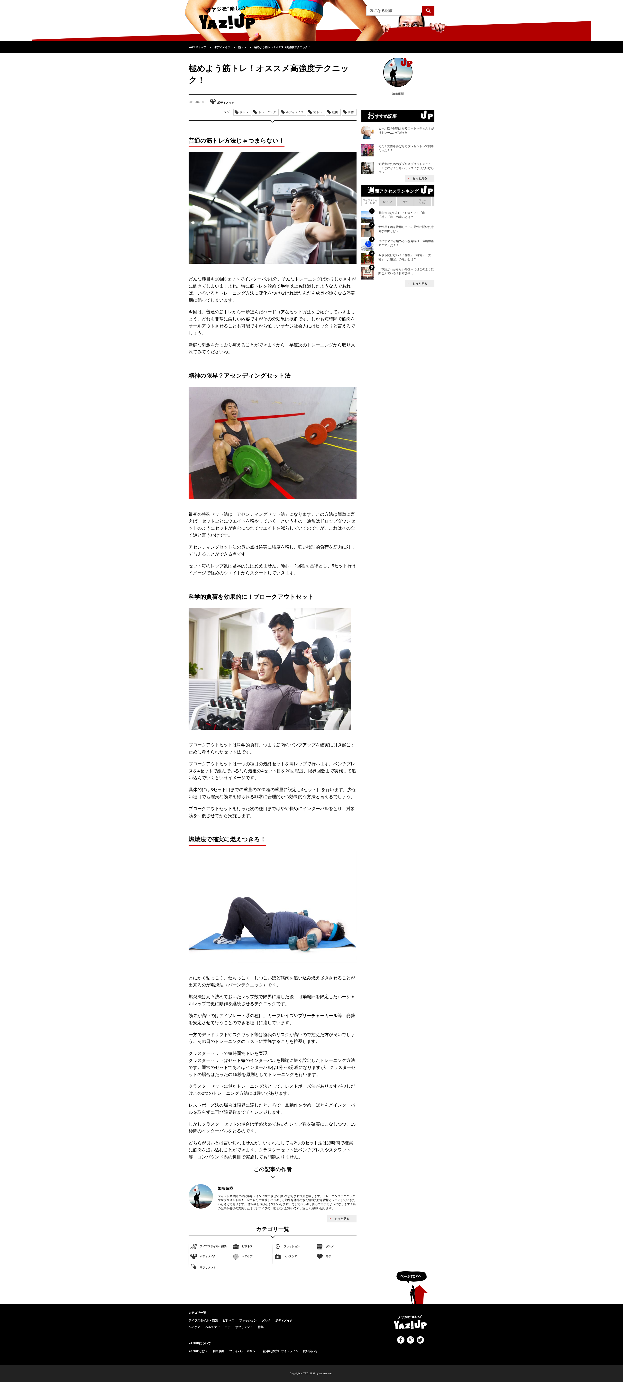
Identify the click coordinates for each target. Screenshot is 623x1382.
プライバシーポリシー (243, 1351)
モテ (328, 1256)
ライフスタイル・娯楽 (213, 1246)
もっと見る (342, 1218)
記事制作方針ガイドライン (280, 1351)
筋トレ (244, 112)
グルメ (330, 1246)
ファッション (292, 1246)
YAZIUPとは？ (198, 1351)
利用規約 (218, 1351)
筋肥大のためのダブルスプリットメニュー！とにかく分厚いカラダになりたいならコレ (406, 168)
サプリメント (208, 1267)
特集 (261, 1327)
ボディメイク (208, 1256)
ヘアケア (247, 1256)
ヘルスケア (290, 1256)
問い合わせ (310, 1351)
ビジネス (247, 1246)
